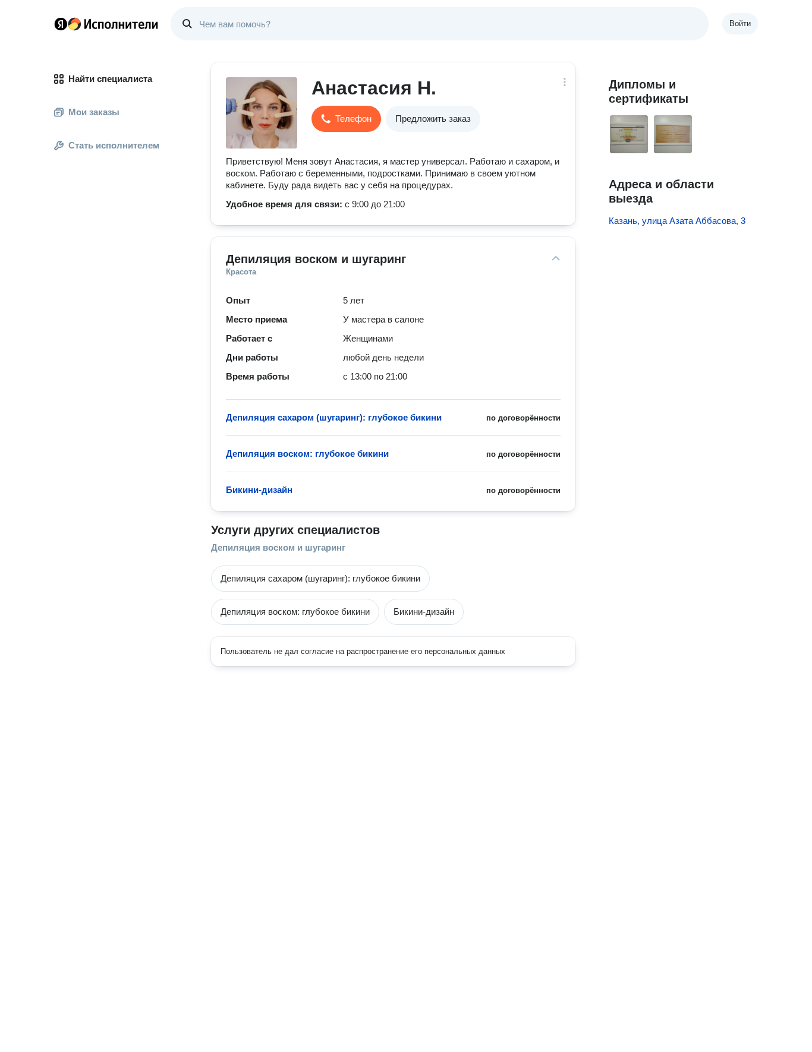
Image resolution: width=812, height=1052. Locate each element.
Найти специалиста (110, 79)
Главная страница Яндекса (60, 24)
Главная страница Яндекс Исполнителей (106, 24)
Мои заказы (93, 112)
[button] (346, 119)
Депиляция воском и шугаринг (278, 547)
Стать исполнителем (113, 145)
